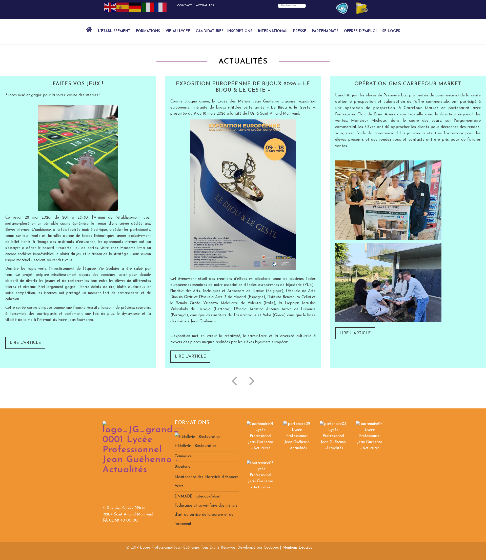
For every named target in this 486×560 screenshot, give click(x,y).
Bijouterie (182, 467)
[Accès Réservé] (342, 8)
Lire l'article (25, 343)
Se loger (391, 31)
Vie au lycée (178, 31)
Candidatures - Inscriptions (224, 31)
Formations (148, 31)
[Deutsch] (135, 7)
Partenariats (325, 31)
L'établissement (114, 31)
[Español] (122, 7)
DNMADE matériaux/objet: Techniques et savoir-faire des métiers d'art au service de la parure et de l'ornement (206, 510)
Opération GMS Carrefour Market (407, 84)
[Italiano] (148, 7)
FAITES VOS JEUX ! (78, 84)
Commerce (183, 456)
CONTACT (184, 5)
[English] (110, 7)
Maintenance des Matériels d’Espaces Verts (206, 481)
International (273, 31)
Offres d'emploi (360, 31)
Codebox (271, 548)
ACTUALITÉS (205, 5)
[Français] (160, 7)
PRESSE (299, 31)
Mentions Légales (297, 548)
